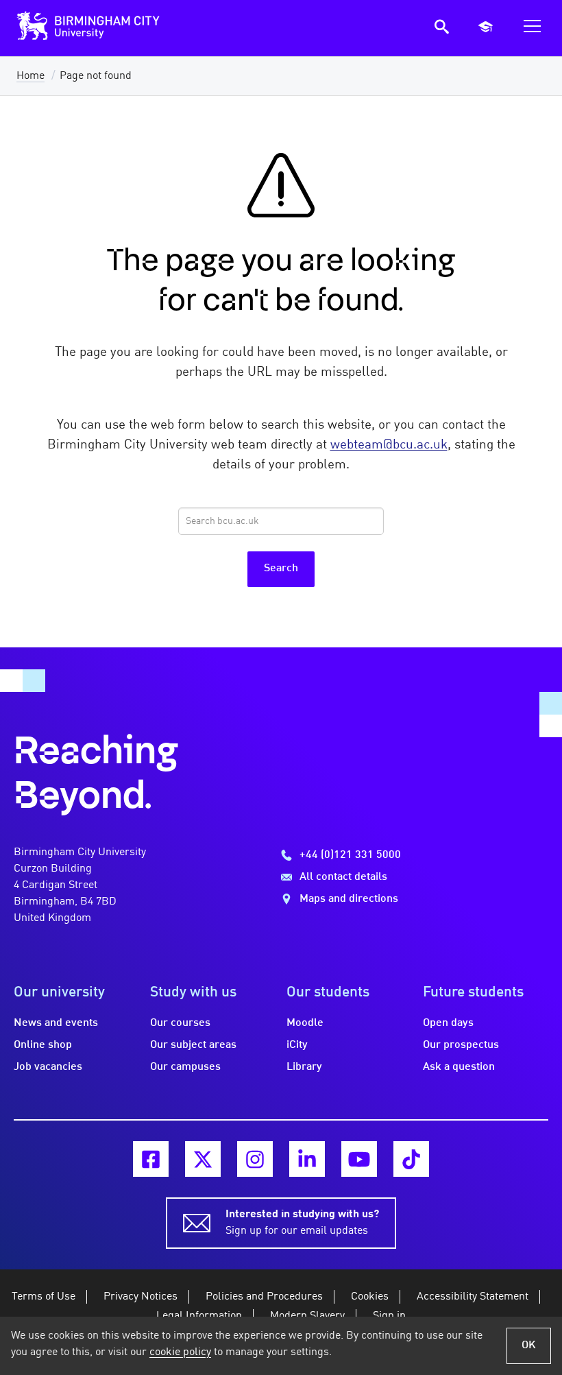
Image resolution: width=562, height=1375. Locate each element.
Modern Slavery (307, 1316)
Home (30, 76)
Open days (448, 1023)
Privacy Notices (140, 1296)
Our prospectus (461, 1045)
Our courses (180, 1023)
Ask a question (459, 1067)
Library (304, 1067)
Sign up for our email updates (302, 1222)
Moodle (304, 1023)
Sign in (389, 1316)
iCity (297, 1045)
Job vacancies (48, 1067)
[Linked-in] (307, 1159)
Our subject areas (193, 1045)
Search (281, 568)
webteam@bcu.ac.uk (389, 445)
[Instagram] (255, 1159)
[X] (203, 1159)
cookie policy (180, 1352)
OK (529, 1345)
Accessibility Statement (472, 1296)
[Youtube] (359, 1159)
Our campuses (185, 1067)
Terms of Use (43, 1296)
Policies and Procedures (264, 1296)
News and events (56, 1023)
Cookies (370, 1296)
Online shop (43, 1045)
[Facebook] (151, 1159)
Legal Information (199, 1316)
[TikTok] (411, 1159)
